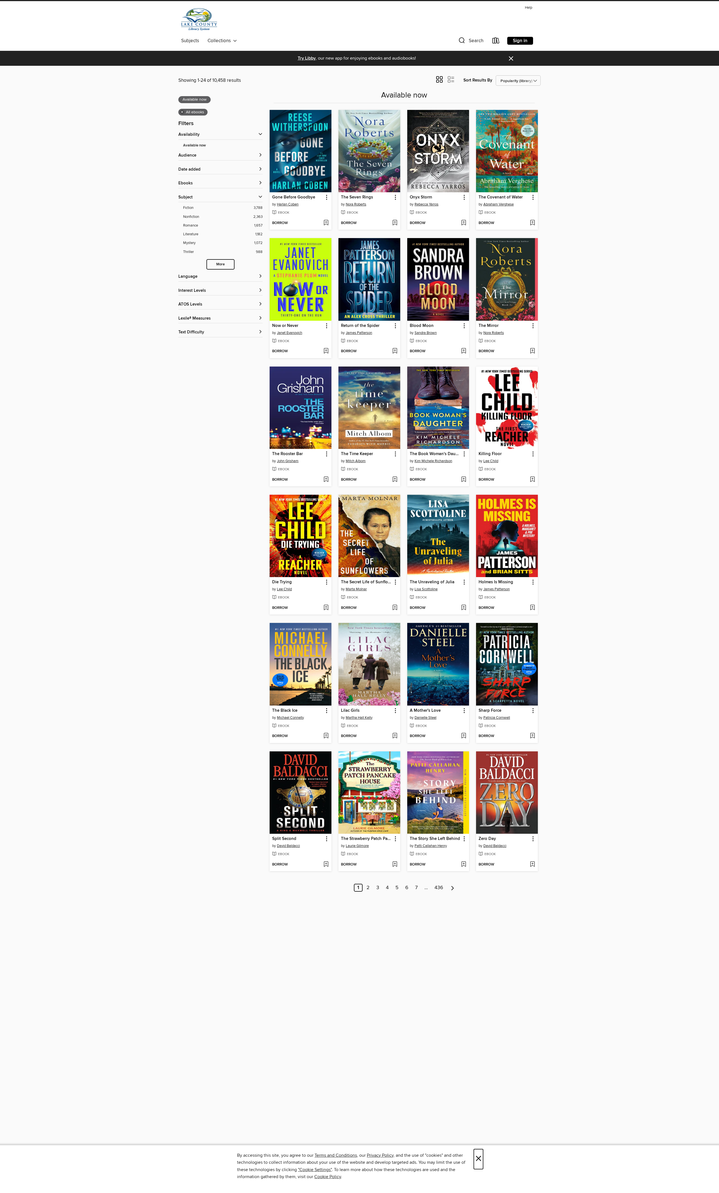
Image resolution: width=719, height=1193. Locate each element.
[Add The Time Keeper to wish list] (394, 479)
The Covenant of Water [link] (501, 197)
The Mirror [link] (489, 325)
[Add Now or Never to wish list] (325, 351)
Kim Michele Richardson (433, 461)
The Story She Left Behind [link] (435, 838)
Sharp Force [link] (490, 710)
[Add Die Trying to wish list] (325, 608)
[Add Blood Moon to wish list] (463, 351)
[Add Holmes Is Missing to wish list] (532, 608)
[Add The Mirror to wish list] (532, 351)
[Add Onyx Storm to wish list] (463, 223)
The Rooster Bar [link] (287, 454)
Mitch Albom (356, 461)
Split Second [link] (284, 838)
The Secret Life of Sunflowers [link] (366, 582)
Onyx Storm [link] (421, 197)
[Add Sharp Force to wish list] (532, 736)
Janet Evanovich (289, 333)
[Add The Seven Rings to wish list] (394, 223)
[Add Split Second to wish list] (325, 864)
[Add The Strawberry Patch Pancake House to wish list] (394, 864)
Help (528, 8)
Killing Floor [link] (490, 454)
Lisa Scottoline (426, 589)
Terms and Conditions (336, 1155)
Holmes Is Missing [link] (496, 582)
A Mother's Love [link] (425, 710)
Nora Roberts (356, 204)
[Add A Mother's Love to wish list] (463, 736)
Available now (194, 145)
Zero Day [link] (487, 838)
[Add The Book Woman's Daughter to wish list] (463, 479)
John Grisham (288, 461)
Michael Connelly (290, 717)
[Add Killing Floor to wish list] (532, 479)
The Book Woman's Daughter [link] (435, 454)
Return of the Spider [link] (360, 325)
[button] (470, 41)
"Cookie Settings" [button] (315, 1169)
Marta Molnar (356, 589)
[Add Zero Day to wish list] (532, 864)
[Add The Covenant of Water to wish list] (532, 223)
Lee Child (490, 461)
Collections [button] (220, 41)
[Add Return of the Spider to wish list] (394, 351)
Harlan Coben (288, 204)
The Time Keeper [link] (357, 454)
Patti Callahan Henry (431, 846)
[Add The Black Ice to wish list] (325, 736)
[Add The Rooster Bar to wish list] (325, 479)
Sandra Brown (426, 333)
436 (438, 888)
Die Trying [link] (282, 582)
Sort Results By (477, 80)
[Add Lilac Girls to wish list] (394, 736)
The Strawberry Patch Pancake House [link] (366, 838)
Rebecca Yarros (426, 204)
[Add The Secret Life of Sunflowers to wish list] (394, 608)
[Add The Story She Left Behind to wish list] (463, 864)
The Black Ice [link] (284, 710)
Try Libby (307, 58)
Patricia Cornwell (496, 717)
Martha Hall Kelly (359, 717)
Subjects (190, 41)
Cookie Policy (327, 1177)
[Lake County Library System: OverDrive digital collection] (199, 19)
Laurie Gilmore (357, 846)
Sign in (520, 41)
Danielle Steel (425, 717)
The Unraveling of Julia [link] (432, 582)
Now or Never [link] (285, 325)
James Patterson (359, 333)
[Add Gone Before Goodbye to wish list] (325, 223)
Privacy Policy (380, 1155)
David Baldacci (288, 846)
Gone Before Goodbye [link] (293, 197)
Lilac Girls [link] (350, 710)
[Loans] (496, 41)
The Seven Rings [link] (357, 197)
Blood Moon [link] (422, 325)
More (220, 264)
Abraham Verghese (498, 204)
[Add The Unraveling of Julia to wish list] (463, 608)
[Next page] (452, 887)
